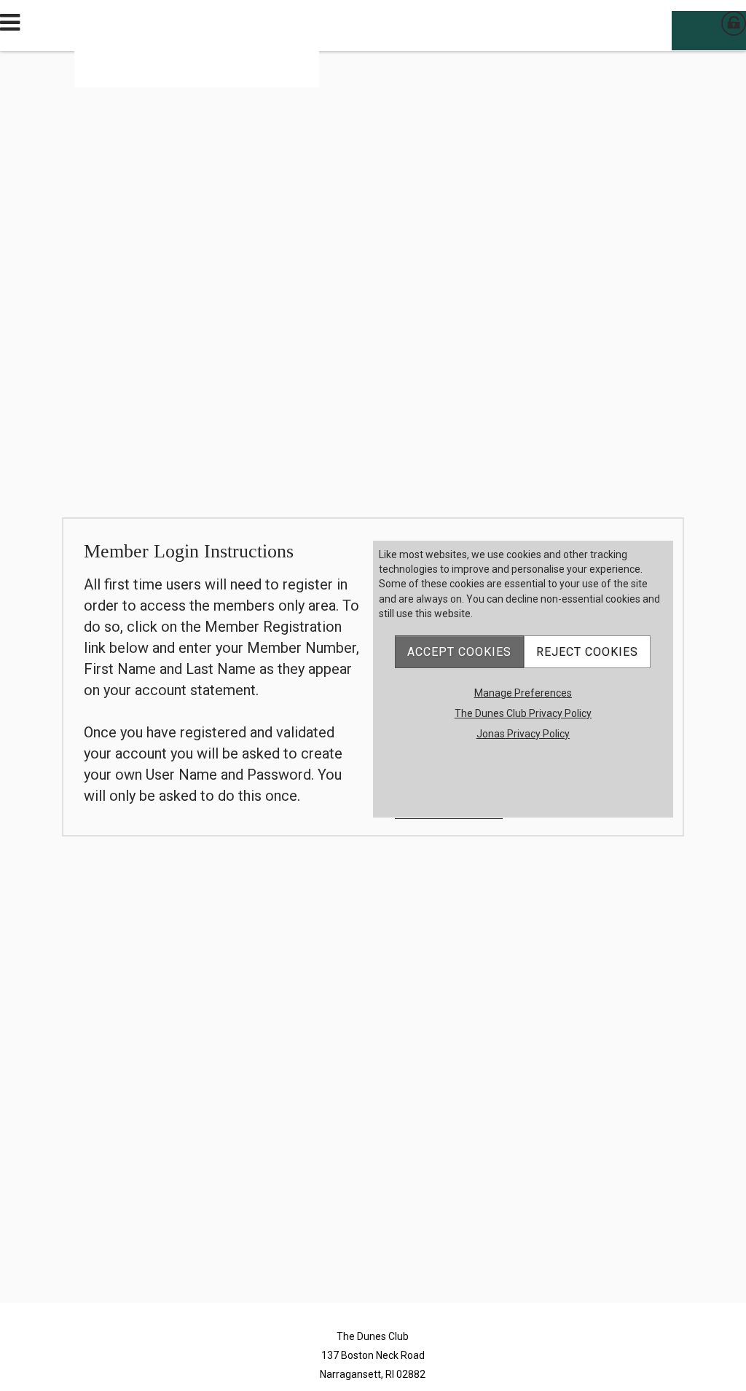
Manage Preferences (523, 693)
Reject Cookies (587, 652)
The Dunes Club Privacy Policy (523, 713)
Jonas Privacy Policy (523, 734)
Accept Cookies (459, 652)
